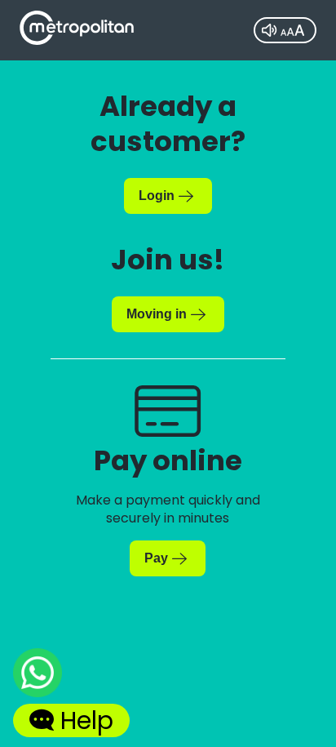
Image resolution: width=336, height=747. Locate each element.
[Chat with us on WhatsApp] (37, 675)
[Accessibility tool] (285, 30)
